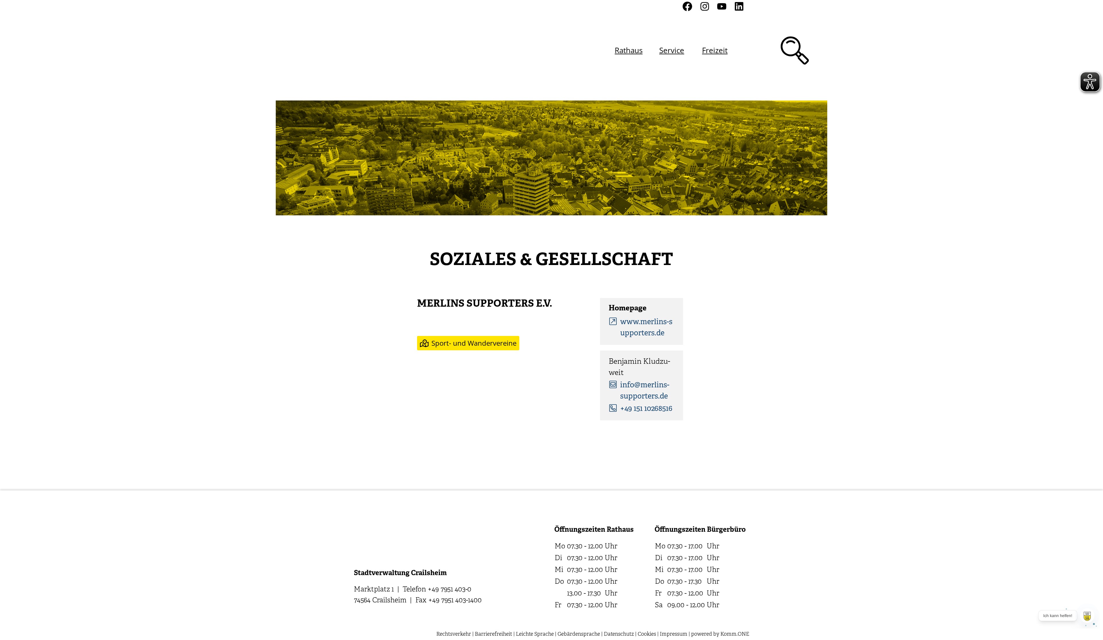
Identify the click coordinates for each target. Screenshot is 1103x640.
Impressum (673, 634)
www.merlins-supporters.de (646, 328)
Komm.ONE (734, 634)
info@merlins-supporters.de (644, 391)
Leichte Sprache (535, 634)
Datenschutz (619, 634)
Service (671, 50)
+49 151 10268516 (646, 409)
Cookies (647, 634)
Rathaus (629, 50)
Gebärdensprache (579, 634)
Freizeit (715, 50)
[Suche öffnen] (795, 50)
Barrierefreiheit (493, 634)
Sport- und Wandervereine (473, 343)
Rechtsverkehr (453, 634)
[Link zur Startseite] (384, 50)
